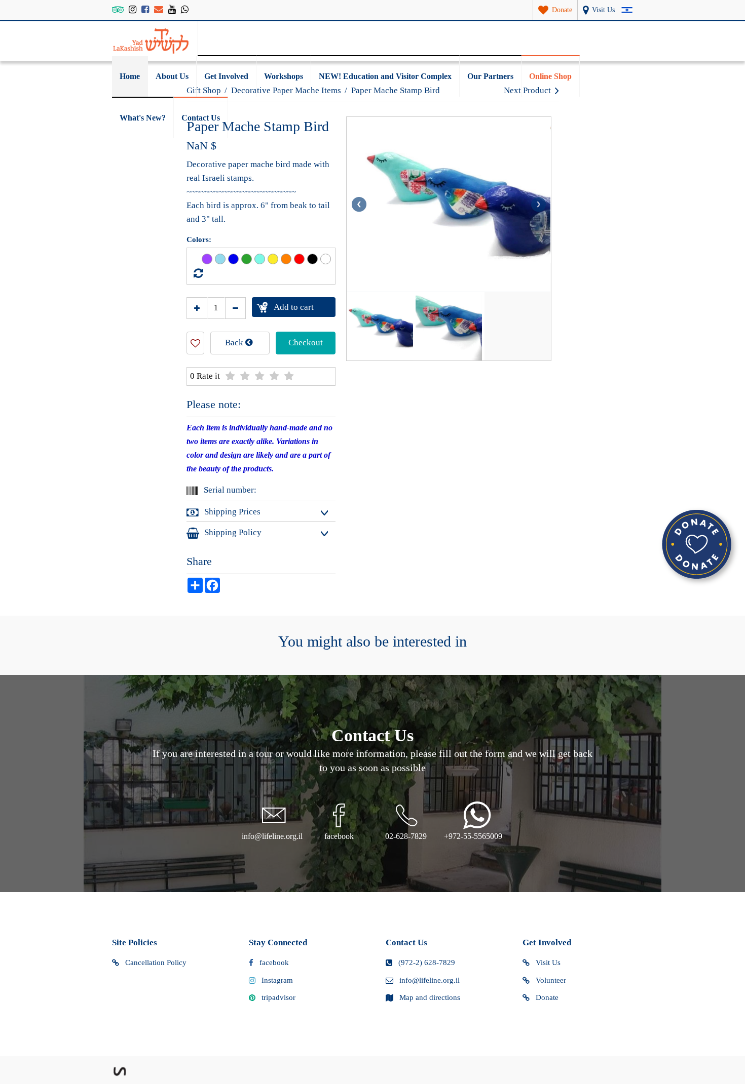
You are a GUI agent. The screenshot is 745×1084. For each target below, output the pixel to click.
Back (235, 342)
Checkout (305, 342)
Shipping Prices (232, 511)
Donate (547, 997)
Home (130, 76)
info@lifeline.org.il (429, 980)
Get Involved (226, 76)
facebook (274, 962)
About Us (172, 76)
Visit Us (548, 962)
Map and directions (429, 997)
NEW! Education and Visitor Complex (385, 76)
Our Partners (490, 76)
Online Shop (550, 76)
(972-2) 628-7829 (426, 962)
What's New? (143, 117)
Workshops (283, 76)
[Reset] (197, 273)
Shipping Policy (233, 532)
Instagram (277, 980)
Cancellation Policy (156, 962)
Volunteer (551, 980)
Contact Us (200, 117)
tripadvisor (278, 997)
